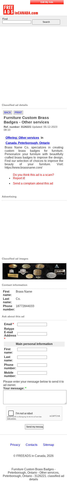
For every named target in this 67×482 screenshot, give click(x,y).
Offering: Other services (22, 137)
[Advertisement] (33, 63)
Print (18, 112)
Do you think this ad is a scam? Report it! (33, 176)
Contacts (31, 444)
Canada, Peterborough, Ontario (28, 143)
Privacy (15, 444)
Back (7, 112)
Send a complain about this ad (33, 183)
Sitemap (48, 444)
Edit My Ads (47, 2)
